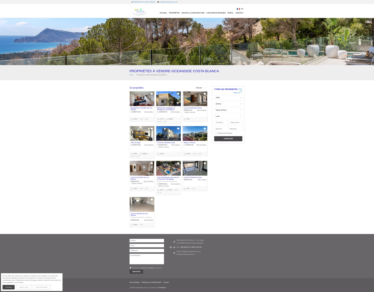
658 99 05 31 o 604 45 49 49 (144, 2)
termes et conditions (147, 268)
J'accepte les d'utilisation (146, 268)
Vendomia (162, 287)
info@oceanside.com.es (169, 2)
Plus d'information (42, 287)
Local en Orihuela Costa (193, 108)
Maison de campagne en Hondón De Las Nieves (166, 108)
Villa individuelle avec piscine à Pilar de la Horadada (168, 178)
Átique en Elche (189, 142)
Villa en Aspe (135, 142)
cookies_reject (24, 287)
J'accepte (8, 287)
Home (131, 75)
